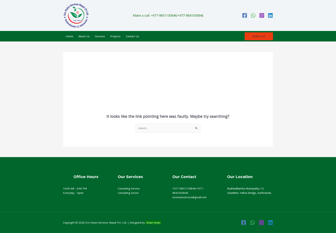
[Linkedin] (270, 15)
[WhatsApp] (253, 15)
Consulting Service (129, 188)
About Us (84, 36)
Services (100, 36)
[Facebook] (244, 15)
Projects (115, 36)
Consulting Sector (128, 193)
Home (69, 36)
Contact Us (132, 36)
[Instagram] (261, 15)
